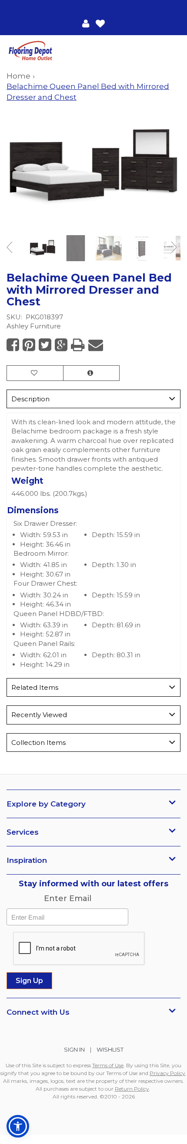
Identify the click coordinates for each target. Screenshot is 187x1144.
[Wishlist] (100, 23)
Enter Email (67, 898)
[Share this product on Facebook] (13, 345)
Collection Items (38, 742)
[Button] (173, 51)
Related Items (34, 687)
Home (18, 76)
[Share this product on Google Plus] (61, 345)
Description (30, 399)
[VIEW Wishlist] (35, 373)
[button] (86, 23)
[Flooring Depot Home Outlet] (50, 51)
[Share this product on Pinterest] (29, 345)
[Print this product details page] (78, 345)
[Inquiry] (91, 373)
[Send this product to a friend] (95, 345)
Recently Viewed (39, 715)
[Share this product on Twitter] (45, 345)
